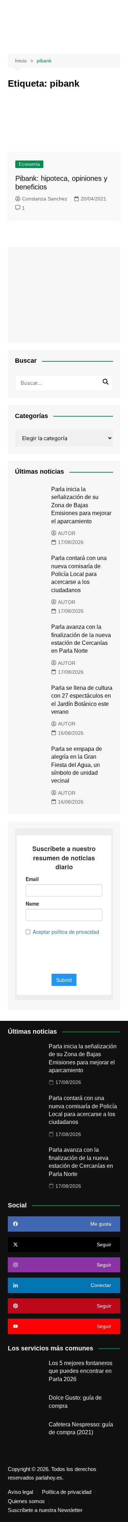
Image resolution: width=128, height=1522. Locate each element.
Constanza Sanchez (44, 199)
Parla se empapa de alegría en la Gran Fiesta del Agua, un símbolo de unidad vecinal (76, 765)
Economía (29, 164)
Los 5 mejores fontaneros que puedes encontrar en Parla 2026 (80, 1371)
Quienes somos (26, 1501)
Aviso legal (20, 1492)
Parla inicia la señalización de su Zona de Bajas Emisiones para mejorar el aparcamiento (81, 505)
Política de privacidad (66, 1492)
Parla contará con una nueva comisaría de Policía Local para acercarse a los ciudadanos (79, 574)
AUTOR (66, 533)
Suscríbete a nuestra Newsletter (45, 1510)
